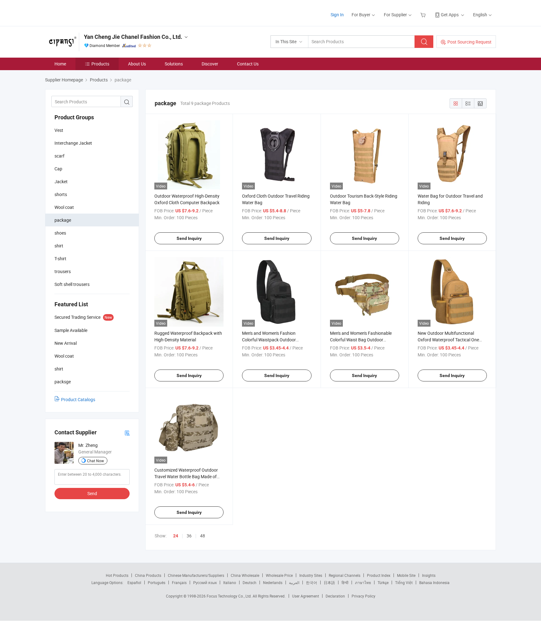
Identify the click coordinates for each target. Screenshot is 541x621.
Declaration (335, 595)
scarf (59, 156)
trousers (62, 271)
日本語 (329, 582)
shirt (58, 246)
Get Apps (450, 15)
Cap (58, 169)
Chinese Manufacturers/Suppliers (196, 575)
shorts (60, 194)
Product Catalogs (78, 399)
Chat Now (95, 460)
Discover (210, 64)
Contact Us (248, 64)
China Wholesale (245, 575)
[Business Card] (127, 432)
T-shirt (60, 258)
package (62, 220)
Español (134, 582)
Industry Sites (310, 575)
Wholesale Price (279, 575)
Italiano (229, 582)
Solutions (174, 64)
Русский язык (205, 582)
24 (175, 535)
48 (202, 536)
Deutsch (249, 582)
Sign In (337, 15)
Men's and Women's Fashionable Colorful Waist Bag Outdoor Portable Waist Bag (361, 339)
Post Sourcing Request (469, 42)
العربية (294, 582)
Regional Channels (344, 575)
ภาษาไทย (363, 582)
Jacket (61, 181)
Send (92, 493)
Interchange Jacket (73, 143)
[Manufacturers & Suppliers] (85, 12)
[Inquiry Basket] (423, 15)
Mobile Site (406, 575)
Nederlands (272, 582)
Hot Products (117, 575)
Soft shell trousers (72, 284)
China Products (148, 575)
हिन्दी (345, 582)
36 (189, 536)
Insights (428, 575)
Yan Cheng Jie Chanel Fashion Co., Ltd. (133, 37)
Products (100, 64)
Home (60, 64)
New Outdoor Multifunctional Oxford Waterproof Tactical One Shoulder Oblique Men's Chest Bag (450, 339)
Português (156, 582)
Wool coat (64, 207)
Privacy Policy (363, 595)
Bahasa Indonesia (434, 582)
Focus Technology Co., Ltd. (230, 595)
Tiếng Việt (404, 582)
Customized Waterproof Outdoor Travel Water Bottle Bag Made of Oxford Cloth (186, 476)
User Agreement (305, 595)
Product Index (378, 575)
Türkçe (383, 582)
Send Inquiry (189, 238)
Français (179, 582)
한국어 (311, 582)
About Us (137, 64)
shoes (60, 233)
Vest (58, 130)
